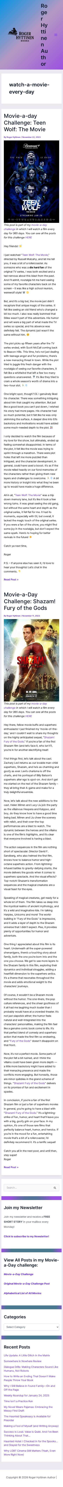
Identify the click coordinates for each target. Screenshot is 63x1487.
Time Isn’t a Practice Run (18, 1401)
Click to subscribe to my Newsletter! (26, 1236)
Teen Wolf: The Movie (35, 254)
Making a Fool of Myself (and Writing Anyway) (31, 1426)
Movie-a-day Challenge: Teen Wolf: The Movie (25, 122)
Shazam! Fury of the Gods (29, 1083)
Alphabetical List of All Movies (22, 1293)
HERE (28, 237)
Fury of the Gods (20, 1041)
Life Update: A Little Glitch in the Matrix (27, 1355)
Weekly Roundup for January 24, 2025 (26, 1395)
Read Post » (11, 580)
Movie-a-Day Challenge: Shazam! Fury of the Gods (29, 601)
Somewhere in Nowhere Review (22, 1361)
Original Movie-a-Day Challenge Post (27, 1283)
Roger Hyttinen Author (44, 35)
